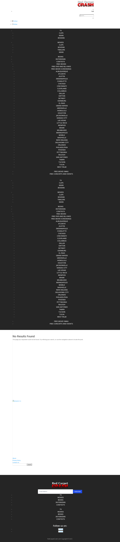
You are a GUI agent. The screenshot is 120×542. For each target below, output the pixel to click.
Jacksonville (62, 115)
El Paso (62, 103)
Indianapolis (62, 79)
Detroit (61, 98)
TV (61, 31)
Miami (61, 128)
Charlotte (62, 81)
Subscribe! (77, 491)
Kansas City (62, 118)
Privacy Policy (17, 460)
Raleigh (61, 155)
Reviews (61, 38)
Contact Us (16, 462)
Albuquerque (62, 71)
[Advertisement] (60, 369)
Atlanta (62, 74)
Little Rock (62, 123)
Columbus (61, 91)
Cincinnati (62, 86)
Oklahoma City (62, 142)
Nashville (61, 138)
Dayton (62, 96)
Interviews (61, 59)
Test (92, 11)
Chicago (62, 84)
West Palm (61, 167)
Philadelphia (62, 147)
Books (60, 57)
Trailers (61, 50)
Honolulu (62, 111)
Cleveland (62, 88)
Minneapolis (62, 133)
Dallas (62, 93)
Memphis (62, 125)
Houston (62, 113)
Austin (62, 76)
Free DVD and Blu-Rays (61, 66)
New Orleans (62, 140)
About (14, 458)
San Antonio (62, 157)
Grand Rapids (62, 106)
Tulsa (61, 164)
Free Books (61, 64)
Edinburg (62, 101)
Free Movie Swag (61, 171)
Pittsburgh (62, 152)
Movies (61, 42)
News (61, 35)
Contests (60, 62)
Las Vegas (62, 120)
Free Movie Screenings (61, 69)
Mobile (62, 135)
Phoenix (62, 150)
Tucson (62, 162)
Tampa (62, 160)
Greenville (62, 108)
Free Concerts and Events (61, 174)
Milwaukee (62, 130)
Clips (61, 33)
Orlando (62, 145)
